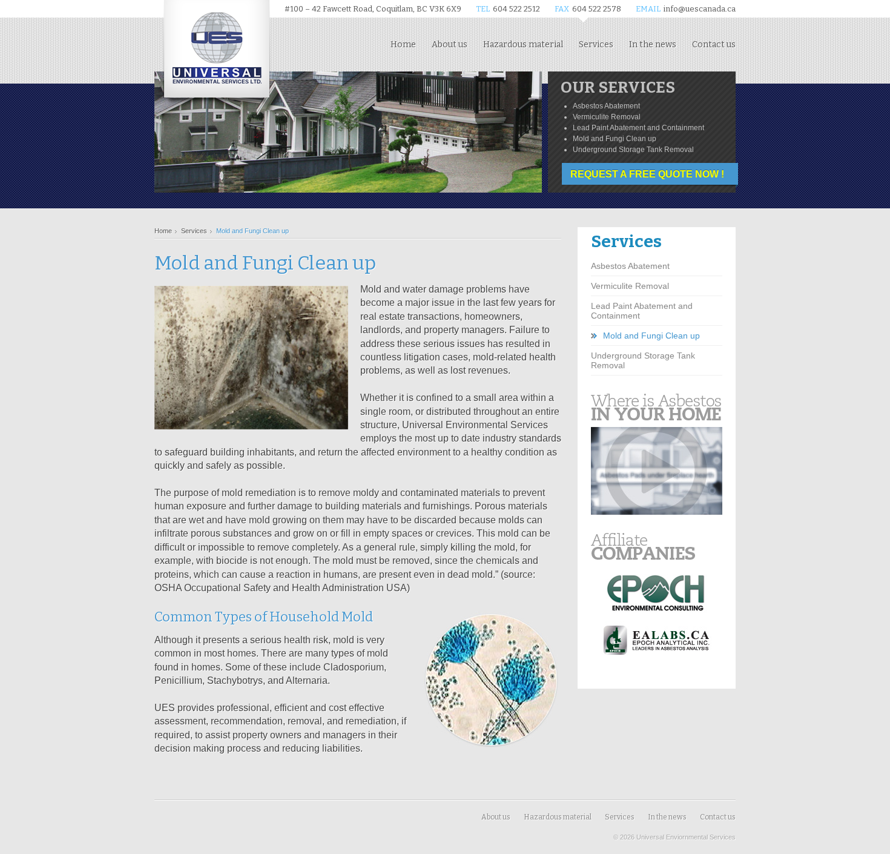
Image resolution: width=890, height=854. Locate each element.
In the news (652, 44)
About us (449, 44)
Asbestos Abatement (630, 266)
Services (596, 44)
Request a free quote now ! (647, 174)
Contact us (714, 44)
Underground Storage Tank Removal (643, 360)
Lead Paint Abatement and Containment (642, 310)
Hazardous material (523, 44)
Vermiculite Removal (630, 286)
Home (403, 44)
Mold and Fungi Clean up (651, 335)
